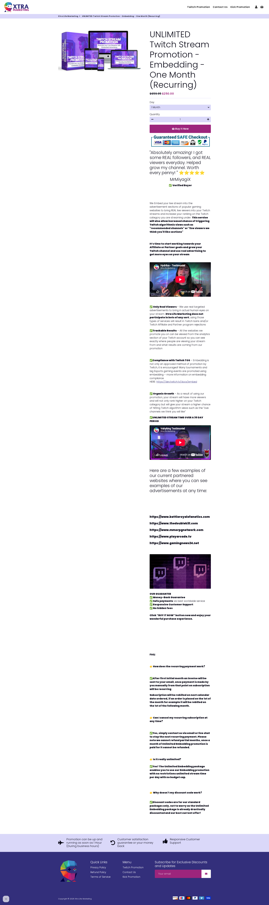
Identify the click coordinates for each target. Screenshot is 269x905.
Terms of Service (100, 877)
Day (152, 102)
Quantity (155, 114)
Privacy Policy (98, 867)
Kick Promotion (240, 7)
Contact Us (220, 7)
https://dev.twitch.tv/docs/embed (176, 381)
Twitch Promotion (198, 7)
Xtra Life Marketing (68, 16)
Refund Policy (98, 872)
